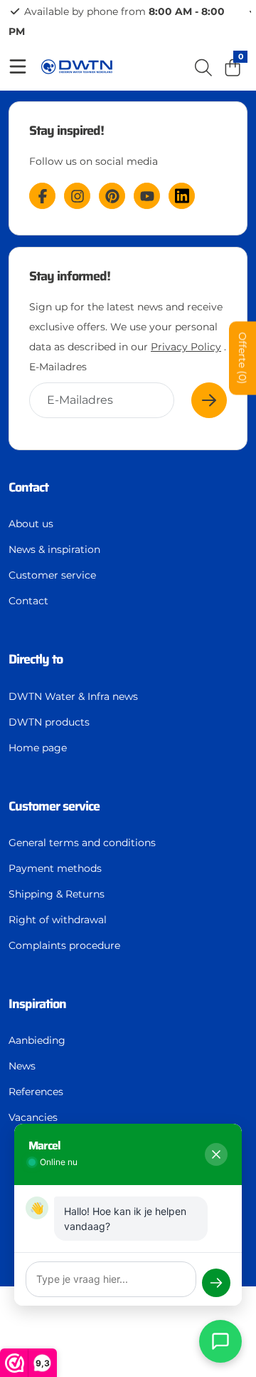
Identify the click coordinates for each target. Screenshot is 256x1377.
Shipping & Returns (57, 894)
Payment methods (55, 868)
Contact (28, 600)
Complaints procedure (64, 945)
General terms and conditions (82, 842)
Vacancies (33, 1117)
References (36, 1091)
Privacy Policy (186, 346)
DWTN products (49, 722)
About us (31, 523)
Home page (38, 747)
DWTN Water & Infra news (73, 696)
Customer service (52, 575)
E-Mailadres (58, 366)
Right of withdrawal (58, 919)
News (22, 1066)
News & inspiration (54, 549)
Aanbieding (37, 1040)
